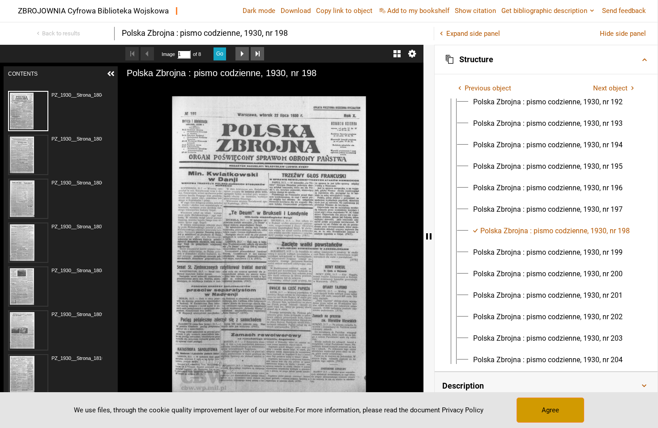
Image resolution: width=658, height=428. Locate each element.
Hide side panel (623, 34)
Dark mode (259, 11)
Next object (610, 88)
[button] (546, 59)
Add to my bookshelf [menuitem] (418, 11)
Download (296, 11)
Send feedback (624, 11)
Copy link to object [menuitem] (344, 11)
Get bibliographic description (544, 11)
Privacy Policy (462, 410)
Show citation (475, 11)
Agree (550, 410)
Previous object (488, 88)
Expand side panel (473, 34)
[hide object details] (428, 236)
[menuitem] (548, 102)
